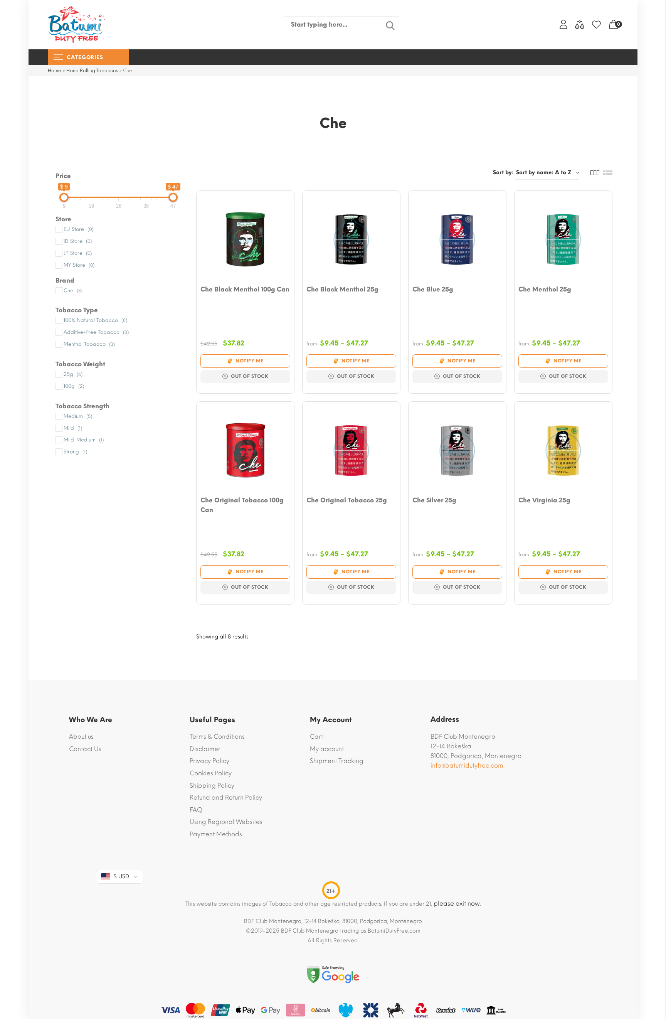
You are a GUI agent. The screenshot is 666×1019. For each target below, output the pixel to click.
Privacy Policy (209, 761)
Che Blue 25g (432, 289)
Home (54, 70)
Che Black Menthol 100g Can (244, 289)
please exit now (457, 903)
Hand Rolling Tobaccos (92, 70)
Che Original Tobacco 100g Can (242, 505)
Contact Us (85, 749)
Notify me (249, 361)
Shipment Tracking (336, 761)
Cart (316, 736)
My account (327, 749)
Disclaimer (205, 749)
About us (81, 736)
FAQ (196, 810)
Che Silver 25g (434, 500)
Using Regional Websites (226, 821)
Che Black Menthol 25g (342, 289)
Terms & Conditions (217, 736)
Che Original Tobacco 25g (346, 500)
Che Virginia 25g (544, 500)
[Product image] (245, 240)
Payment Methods (216, 834)
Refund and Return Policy (226, 797)
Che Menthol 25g (544, 289)
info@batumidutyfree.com (467, 765)
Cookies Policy (211, 773)
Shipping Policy (212, 785)
